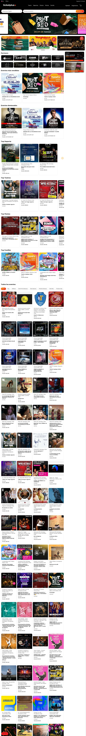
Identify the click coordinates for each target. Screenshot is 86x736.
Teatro (30, 5)
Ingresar (67, 5)
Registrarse (75, 5)
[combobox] (53, 11)
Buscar (80, 11)
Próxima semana (43, 288)
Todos (3, 288)
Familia (52, 5)
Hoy (8, 288)
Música (47, 5)
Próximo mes (59, 288)
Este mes (51, 288)
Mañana (14, 288)
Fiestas (42, 5)
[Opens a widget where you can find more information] (4, 733)
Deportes (35, 5)
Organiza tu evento (80, 1)
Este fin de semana (23, 288)
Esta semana (33, 288)
